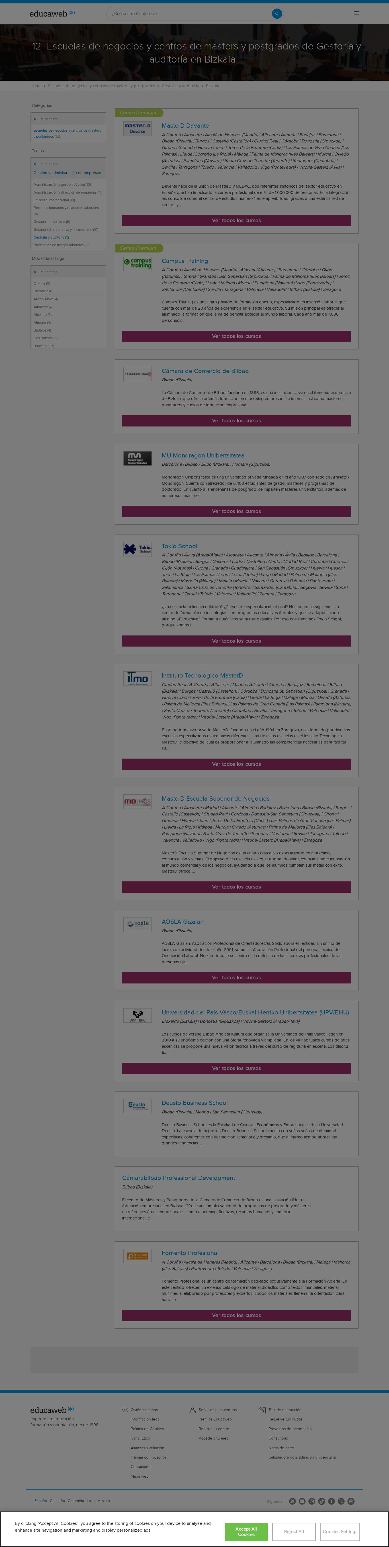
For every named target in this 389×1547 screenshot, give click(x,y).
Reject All (294, 1531)
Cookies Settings (340, 1531)
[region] (194, 1529)
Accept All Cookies (246, 1532)
